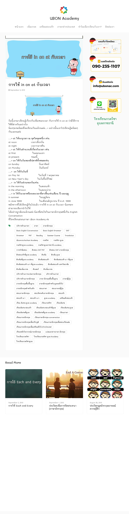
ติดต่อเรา (109, 26)
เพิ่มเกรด (31, 26)
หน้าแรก (19, 26)
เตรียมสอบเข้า (47, 26)
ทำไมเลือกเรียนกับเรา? (90, 26)
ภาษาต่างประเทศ (66, 26)
